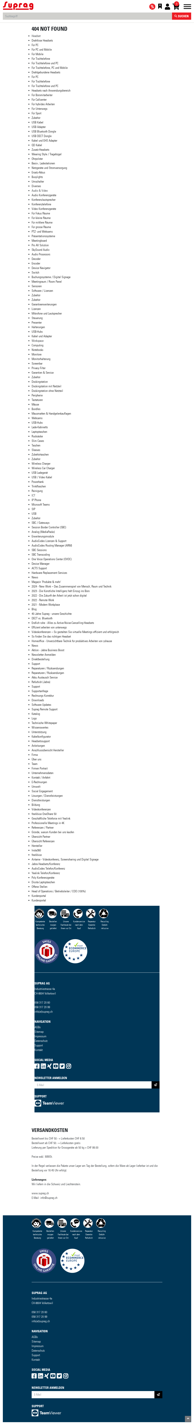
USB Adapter (39, 127)
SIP (33, 509)
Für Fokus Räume (41, 213)
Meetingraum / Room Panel (47, 281)
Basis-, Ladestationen (43, 163)
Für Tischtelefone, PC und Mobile (50, 68)
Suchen (183, 16)
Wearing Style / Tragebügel (47, 154)
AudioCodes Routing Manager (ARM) (52, 545)
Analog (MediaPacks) (43, 532)
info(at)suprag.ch (43, 1011)
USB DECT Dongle (42, 136)
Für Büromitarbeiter (42, 95)
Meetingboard (39, 240)
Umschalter (38, 181)
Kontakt (38, 1050)
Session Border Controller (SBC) (49, 527)
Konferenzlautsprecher (44, 200)
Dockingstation (40, 382)
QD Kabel (37, 145)
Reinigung (37, 491)
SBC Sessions (39, 550)
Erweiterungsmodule (43, 536)
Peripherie (37, 395)
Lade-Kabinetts (40, 427)
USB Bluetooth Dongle (44, 131)
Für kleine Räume (41, 218)
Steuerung (37, 318)
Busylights (37, 177)
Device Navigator (41, 268)
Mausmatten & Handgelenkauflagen (51, 413)
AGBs (37, 1027)
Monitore (36, 354)
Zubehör (36, 118)
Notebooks (37, 350)
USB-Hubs (37, 331)
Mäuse (35, 404)
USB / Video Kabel (42, 477)
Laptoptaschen (39, 432)
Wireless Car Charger (43, 468)
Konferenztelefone (41, 204)
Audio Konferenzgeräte (44, 195)
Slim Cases (38, 441)
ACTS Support (39, 568)
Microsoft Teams (41, 504)
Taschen (36, 445)
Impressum (40, 1036)
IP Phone (36, 500)
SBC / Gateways (40, 523)
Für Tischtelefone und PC (45, 63)
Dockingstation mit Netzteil (46, 386)
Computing (37, 345)
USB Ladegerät (40, 472)
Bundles (36, 409)
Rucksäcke (37, 436)
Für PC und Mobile (42, 49)
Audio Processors (41, 254)
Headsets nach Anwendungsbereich (51, 90)
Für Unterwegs (39, 109)
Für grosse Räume (41, 227)
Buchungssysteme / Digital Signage (51, 277)
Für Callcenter (39, 99)
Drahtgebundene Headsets (46, 72)
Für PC (35, 45)
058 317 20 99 (42, 1007)
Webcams (37, 418)
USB (34, 513)
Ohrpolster (37, 159)
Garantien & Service (43, 372)
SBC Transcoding (41, 554)
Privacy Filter (38, 368)
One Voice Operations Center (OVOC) (52, 559)
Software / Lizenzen (42, 291)
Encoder (36, 263)
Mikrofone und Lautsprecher (47, 313)
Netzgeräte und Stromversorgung (49, 168)
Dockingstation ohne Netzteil (47, 391)
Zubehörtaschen (40, 454)
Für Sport (36, 113)
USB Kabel (37, 122)
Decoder (36, 259)
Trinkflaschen (39, 486)
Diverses (36, 186)
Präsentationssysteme (43, 236)
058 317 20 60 (42, 1002)
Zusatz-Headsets (40, 149)
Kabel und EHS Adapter (44, 140)
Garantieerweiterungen (44, 304)
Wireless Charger (41, 463)
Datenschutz (41, 1041)
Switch (35, 272)
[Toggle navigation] (187, 7)
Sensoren (37, 286)
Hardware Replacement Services (49, 573)
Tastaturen (37, 400)
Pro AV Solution (40, 245)
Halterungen (38, 327)
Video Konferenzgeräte (44, 209)
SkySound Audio (40, 250)
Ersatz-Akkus (38, 172)
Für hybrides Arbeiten (43, 104)
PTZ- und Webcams (42, 231)
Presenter (37, 322)
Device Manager (40, 563)
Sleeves (36, 450)
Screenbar (37, 363)
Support (38, 1045)
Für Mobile (37, 54)
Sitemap (39, 1032)
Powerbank (38, 482)
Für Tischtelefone (41, 58)
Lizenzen (36, 309)
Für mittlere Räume (42, 222)
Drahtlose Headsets (42, 40)
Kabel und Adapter (42, 336)
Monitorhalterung (41, 359)
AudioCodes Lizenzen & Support (49, 541)
